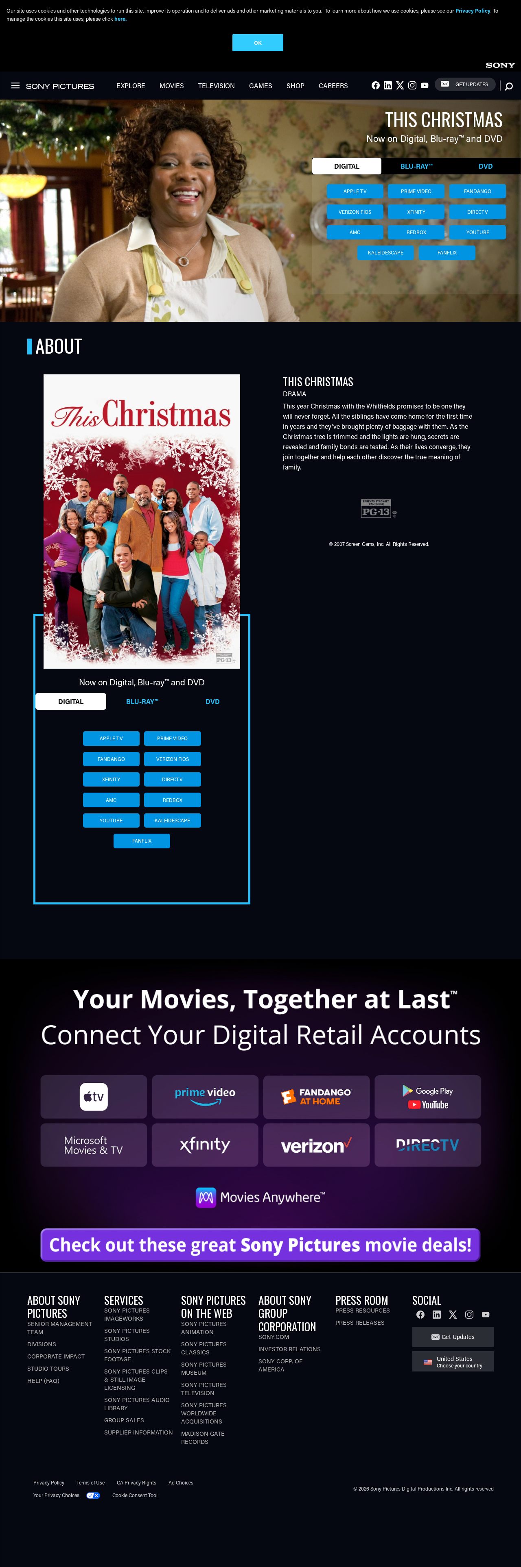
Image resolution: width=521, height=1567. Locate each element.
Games (260, 85)
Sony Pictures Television (204, 1389)
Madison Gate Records (203, 1437)
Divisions (41, 1344)
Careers (333, 85)
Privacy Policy (48, 1482)
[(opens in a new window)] (260, 1089)
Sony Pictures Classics (204, 1348)
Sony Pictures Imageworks (127, 1314)
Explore (130, 85)
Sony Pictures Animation (204, 1328)
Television (216, 85)
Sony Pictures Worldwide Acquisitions (204, 1413)
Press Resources (362, 1310)
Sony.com (273, 1337)
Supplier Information (138, 1432)
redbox (416, 232)
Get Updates (471, 84)
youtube (477, 232)
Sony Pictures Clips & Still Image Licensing (136, 1379)
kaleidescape (385, 252)
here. (120, 18)
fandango (477, 191)
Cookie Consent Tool (135, 1495)
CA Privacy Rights (136, 1482)
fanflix (447, 252)
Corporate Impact (56, 1356)
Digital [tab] (346, 166)
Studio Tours (48, 1368)
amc (355, 232)
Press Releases (360, 1322)
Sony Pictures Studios (127, 1335)
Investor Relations (289, 1349)
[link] (500, 64)
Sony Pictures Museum (204, 1368)
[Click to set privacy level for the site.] (96, 1495)
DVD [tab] (486, 166)
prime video (416, 191)
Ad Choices (181, 1482)
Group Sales (124, 1420)
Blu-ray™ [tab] (416, 166)
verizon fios (355, 212)
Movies (172, 85)
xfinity (416, 212)
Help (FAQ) (43, 1380)
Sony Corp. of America (280, 1365)
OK (258, 42)
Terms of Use (91, 1482)
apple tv (355, 191)
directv (477, 212)
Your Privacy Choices (56, 1495)
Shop (295, 85)
